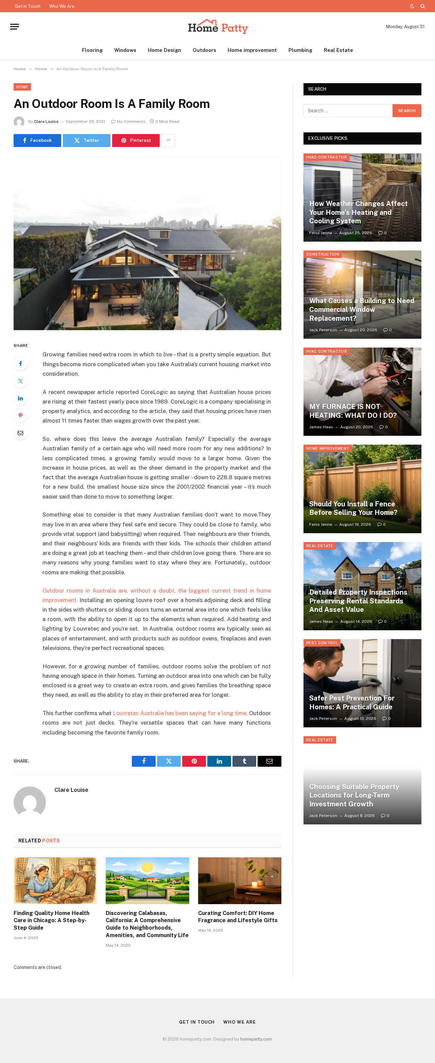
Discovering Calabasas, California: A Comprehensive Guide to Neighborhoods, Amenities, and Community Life (147, 924)
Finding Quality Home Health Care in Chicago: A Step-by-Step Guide (51, 920)
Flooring (92, 50)
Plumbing (300, 50)
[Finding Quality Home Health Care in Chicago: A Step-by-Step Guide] (55, 880)
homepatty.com (256, 1039)
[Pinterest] (20, 415)
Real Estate (338, 50)
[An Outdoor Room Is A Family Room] (147, 242)
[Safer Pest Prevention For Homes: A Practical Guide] (362, 683)
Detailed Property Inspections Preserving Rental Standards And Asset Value (358, 601)
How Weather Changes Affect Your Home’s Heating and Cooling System (358, 212)
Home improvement (252, 50)
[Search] (422, 6)
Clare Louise (46, 121)
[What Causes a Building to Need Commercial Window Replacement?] (362, 294)
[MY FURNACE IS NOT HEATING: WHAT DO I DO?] (362, 392)
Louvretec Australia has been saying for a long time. (180, 713)
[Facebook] (20, 363)
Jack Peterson (323, 330)
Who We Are (61, 6)
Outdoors (204, 50)
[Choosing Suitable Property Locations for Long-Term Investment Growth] (362, 780)
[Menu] (14, 26)
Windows (125, 50)
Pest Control (322, 643)
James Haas (321, 427)
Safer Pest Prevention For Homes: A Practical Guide (352, 702)
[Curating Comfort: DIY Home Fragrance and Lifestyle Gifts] (239, 880)
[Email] (20, 433)
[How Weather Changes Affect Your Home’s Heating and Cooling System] (362, 197)
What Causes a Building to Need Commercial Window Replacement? (361, 309)
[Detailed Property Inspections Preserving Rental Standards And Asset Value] (362, 586)
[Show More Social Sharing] (168, 140)
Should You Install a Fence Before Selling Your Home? (353, 508)
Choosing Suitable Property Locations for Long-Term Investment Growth (354, 795)
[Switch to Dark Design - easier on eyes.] (412, 6)
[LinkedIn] (20, 398)
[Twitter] (20, 381)
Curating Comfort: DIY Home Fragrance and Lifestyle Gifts (238, 917)
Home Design (164, 50)
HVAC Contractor (326, 157)
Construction (322, 254)
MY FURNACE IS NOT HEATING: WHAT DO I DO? (353, 411)
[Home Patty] (217, 26)
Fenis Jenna (320, 232)
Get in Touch (27, 6)
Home (22, 87)
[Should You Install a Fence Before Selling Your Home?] (362, 489)
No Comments (131, 121)
